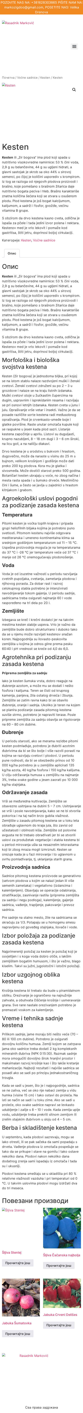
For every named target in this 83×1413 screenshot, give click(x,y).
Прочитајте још (17, 1263)
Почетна (8, 77)
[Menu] (74, 46)
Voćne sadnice (27, 77)
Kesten (45, 77)
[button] (74, 89)
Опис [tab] (12, 253)
